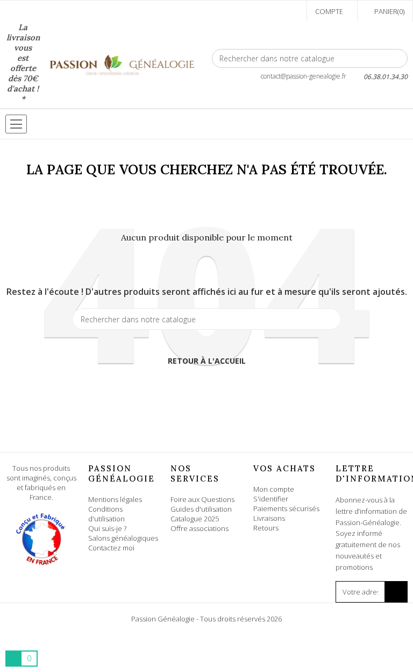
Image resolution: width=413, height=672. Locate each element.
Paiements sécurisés (286, 508)
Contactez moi (111, 548)
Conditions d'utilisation (106, 514)
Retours (266, 528)
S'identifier (270, 499)
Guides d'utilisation (201, 509)
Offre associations (199, 528)
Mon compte (273, 489)
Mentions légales (115, 499)
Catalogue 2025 (194, 519)
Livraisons (269, 518)
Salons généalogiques (123, 538)
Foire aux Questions (202, 499)
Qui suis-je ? (107, 528)
